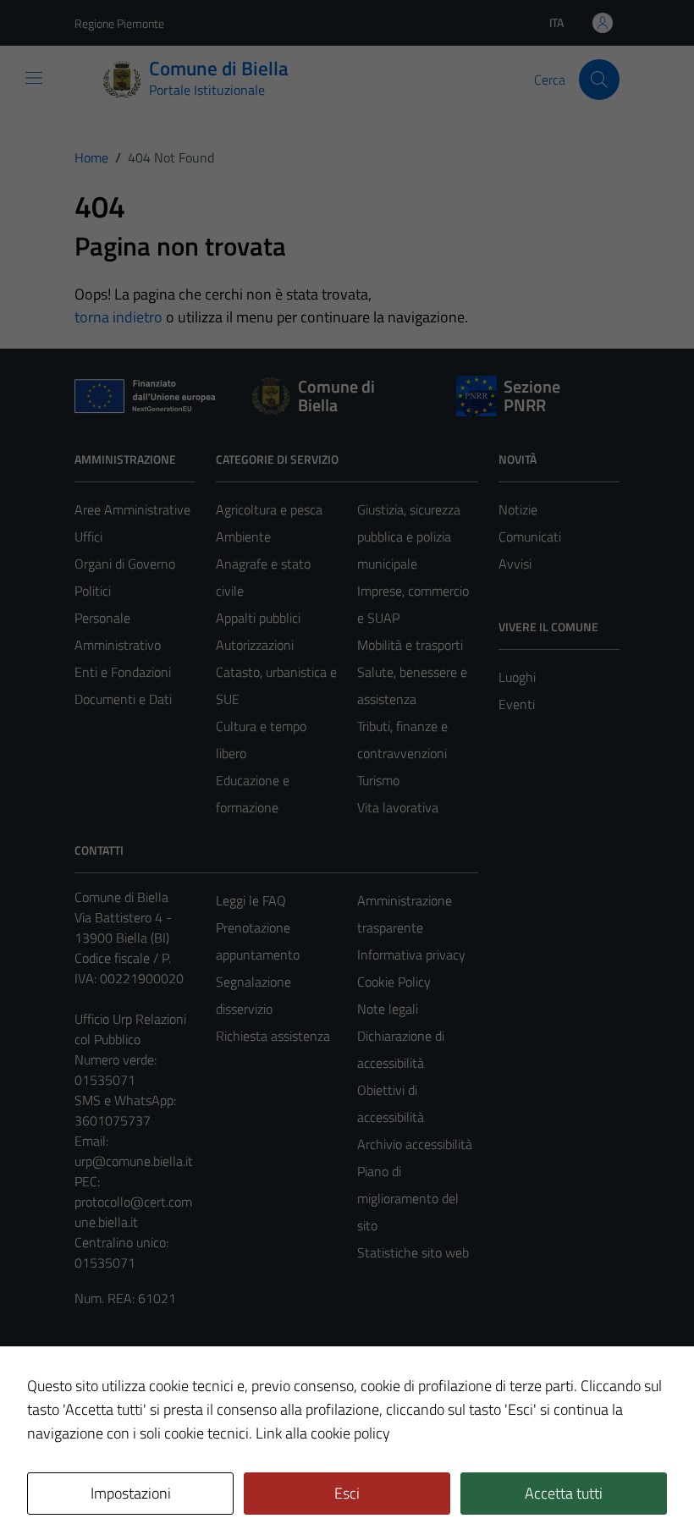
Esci (347, 1493)
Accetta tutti (564, 1493)
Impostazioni (131, 1493)
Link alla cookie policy (323, 1433)
